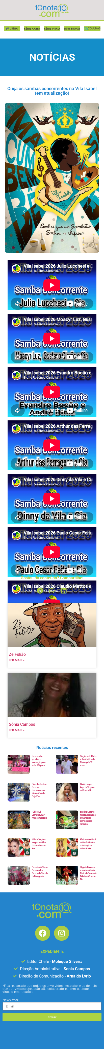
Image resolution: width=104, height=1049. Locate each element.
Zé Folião (17, 654)
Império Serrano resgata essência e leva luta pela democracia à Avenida (87, 817)
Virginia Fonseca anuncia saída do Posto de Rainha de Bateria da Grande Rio (88, 873)
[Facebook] (42, 933)
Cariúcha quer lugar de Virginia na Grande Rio (87, 787)
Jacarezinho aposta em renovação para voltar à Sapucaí (38, 761)
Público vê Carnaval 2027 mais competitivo (39, 814)
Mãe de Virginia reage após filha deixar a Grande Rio (38, 844)
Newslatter (10, 1000)
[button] (40, 590)
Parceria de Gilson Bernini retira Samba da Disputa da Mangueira (40, 872)
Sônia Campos (22, 724)
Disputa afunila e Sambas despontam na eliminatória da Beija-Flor (39, 790)
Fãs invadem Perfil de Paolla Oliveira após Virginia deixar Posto (88, 844)
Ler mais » (16, 660)
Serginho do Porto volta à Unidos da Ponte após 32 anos (88, 761)
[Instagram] (61, 933)
